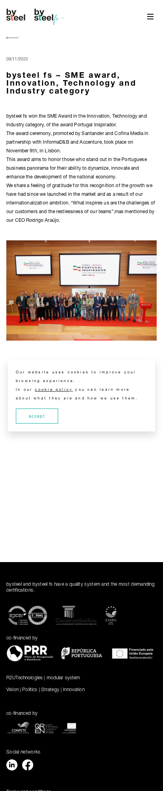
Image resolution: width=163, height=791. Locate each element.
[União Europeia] (133, 654)
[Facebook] (27, 766)
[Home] (36, 16)
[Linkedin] (11, 766)
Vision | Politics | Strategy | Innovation (45, 689)
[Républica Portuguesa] (81, 654)
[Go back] (12, 38)
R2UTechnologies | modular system (43, 677)
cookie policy (54, 389)
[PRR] (29, 654)
